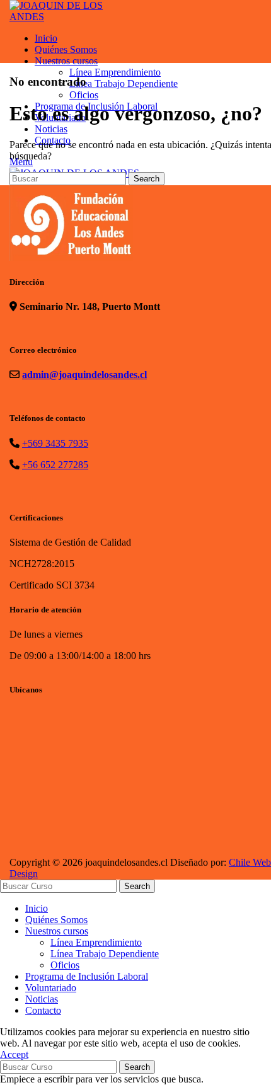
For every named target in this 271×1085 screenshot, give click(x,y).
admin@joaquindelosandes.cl (84, 374)
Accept (14, 1054)
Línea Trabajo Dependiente (104, 953)
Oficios (64, 965)
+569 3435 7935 (55, 443)
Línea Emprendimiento (96, 942)
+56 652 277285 (55, 464)
